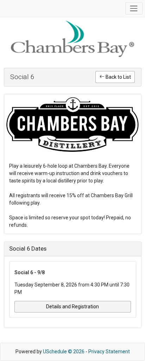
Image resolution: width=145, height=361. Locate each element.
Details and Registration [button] (72, 306)
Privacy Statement (109, 351)
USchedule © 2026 (63, 351)
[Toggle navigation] (134, 8)
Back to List (118, 77)
